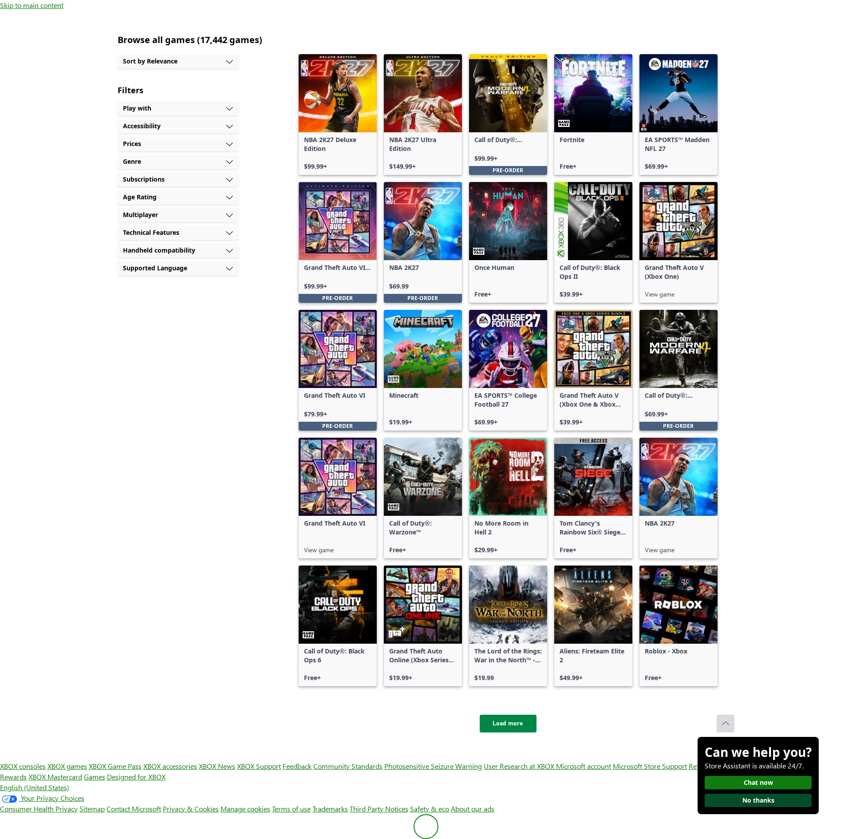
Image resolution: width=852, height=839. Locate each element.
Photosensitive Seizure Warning (433, 766)
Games (94, 776)
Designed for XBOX (136, 776)
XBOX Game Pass (115, 766)
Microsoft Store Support (650, 766)
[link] (338, 114)
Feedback (297, 766)
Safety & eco (429, 808)
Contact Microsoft (133, 808)
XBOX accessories (170, 766)
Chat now (758, 782)
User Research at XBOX (520, 766)
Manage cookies (245, 808)
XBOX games (67, 766)
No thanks (758, 800)
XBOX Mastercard (55, 776)
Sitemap (92, 808)
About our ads (472, 808)
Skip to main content (31, 5)
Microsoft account (583, 766)
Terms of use (291, 808)
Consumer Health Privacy (39, 808)
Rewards (13, 776)
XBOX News (217, 766)
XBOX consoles (23, 766)
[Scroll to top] (725, 723)
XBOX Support (259, 766)
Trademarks (330, 808)
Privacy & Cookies (191, 808)
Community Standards (348, 766)
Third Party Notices (379, 808)
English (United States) (34, 787)
